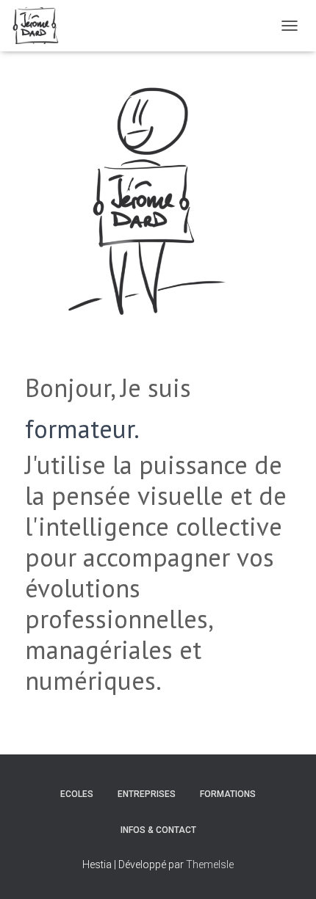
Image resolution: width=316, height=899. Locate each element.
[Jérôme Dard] (41, 25)
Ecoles (76, 794)
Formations (228, 794)
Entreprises (147, 794)
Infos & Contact (158, 830)
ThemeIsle (210, 864)
